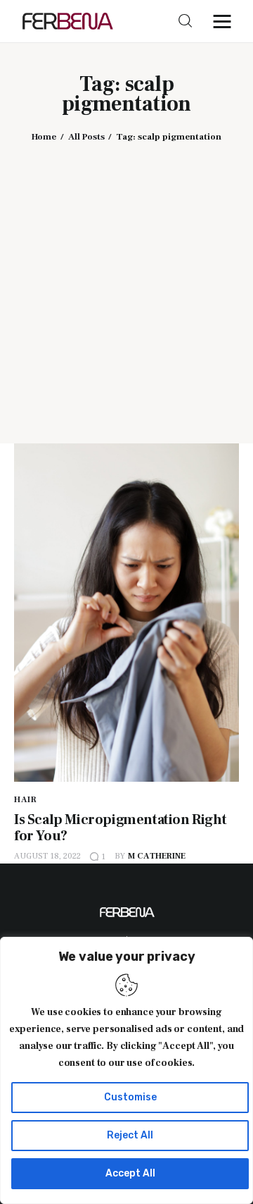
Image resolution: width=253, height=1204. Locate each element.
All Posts (86, 136)
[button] (225, 21)
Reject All (130, 1135)
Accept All (130, 1173)
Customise (130, 1097)
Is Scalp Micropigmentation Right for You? (120, 828)
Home (44, 136)
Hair (25, 799)
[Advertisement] (126, 283)
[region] (126, 1070)
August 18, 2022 (47, 856)
